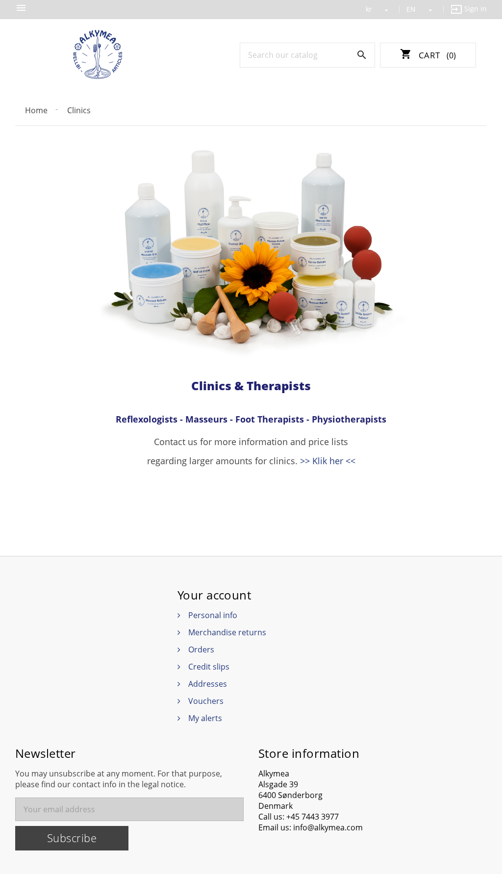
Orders (201, 649)
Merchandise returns (227, 632)
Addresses (207, 683)
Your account (214, 595)
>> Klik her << (327, 460)
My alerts (205, 718)
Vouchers (206, 701)
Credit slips (208, 666)
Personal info (212, 615)
